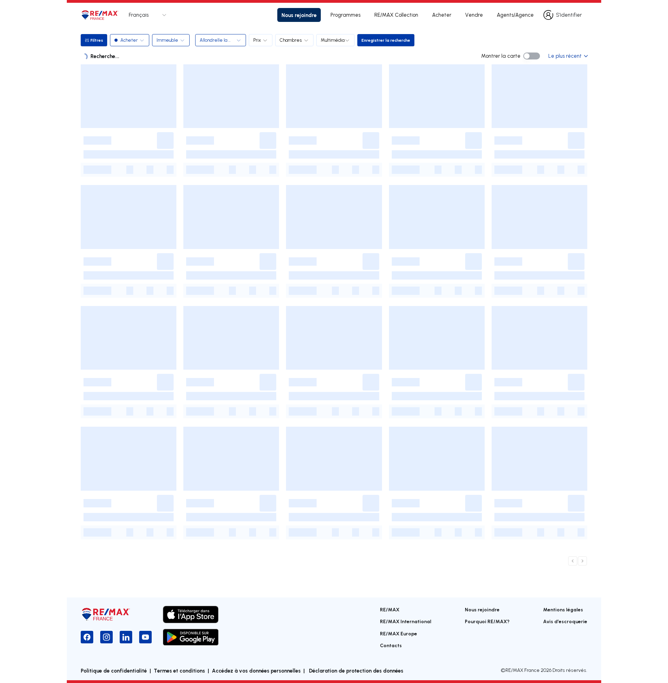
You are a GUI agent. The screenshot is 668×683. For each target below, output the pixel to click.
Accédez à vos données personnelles (256, 670)
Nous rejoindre (299, 14)
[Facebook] (87, 637)
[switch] (531, 56)
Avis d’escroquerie (565, 621)
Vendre (474, 14)
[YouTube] (145, 637)
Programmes (345, 14)
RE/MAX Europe (398, 633)
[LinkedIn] (126, 637)
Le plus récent (565, 56)
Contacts (391, 645)
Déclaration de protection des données (355, 670)
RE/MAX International (405, 621)
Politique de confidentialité (114, 670)
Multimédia (332, 40)
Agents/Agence (515, 14)
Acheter (441, 14)
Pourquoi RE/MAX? (487, 621)
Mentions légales (563, 609)
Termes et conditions (179, 670)
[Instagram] (106, 637)
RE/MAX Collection (396, 14)
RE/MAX (389, 609)
